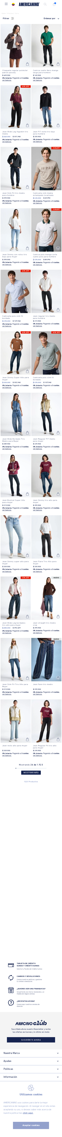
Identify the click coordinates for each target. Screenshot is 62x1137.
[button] (6, 4)
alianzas (10, 13)
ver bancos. (7, 80)
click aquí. (28, 1113)
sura (17, 13)
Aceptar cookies (31, 1125)
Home (4, 13)
